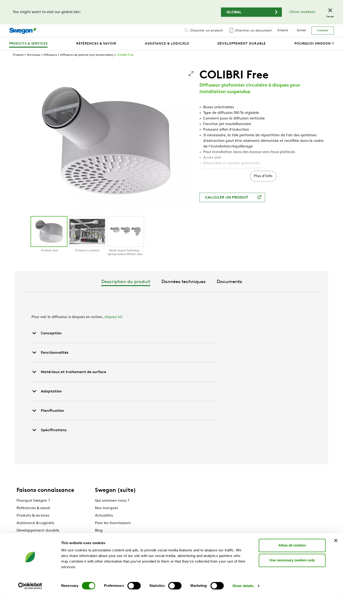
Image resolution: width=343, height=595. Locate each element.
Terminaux (33, 55)
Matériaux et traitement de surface (73, 372)
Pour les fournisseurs (113, 523)
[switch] (134, 585)
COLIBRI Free (125, 55)
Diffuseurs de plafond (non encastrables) (86, 55)
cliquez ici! (113, 317)
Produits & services (33, 516)
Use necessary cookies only (292, 560)
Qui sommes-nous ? (112, 501)
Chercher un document (253, 30)
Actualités (104, 516)
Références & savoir (33, 508)
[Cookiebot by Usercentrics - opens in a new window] (30, 585)
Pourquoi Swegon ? (33, 501)
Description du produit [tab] (125, 282)
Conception (51, 333)
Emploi (282, 30)
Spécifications (53, 430)
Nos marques (106, 508)
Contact (322, 30)
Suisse (301, 30)
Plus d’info (263, 176)
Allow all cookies (292, 545)
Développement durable (38, 530)
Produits (18, 55)
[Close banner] (335, 540)
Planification (52, 411)
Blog (99, 530)
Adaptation (51, 391)
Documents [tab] (229, 282)
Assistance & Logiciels (35, 523)
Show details (243, 586)
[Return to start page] (22, 31)
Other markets (302, 12)
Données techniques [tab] (183, 282)
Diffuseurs (50, 55)
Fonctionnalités (54, 353)
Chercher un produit (206, 30)
